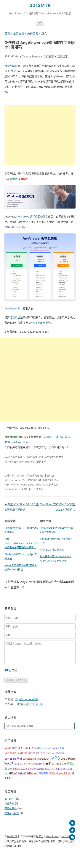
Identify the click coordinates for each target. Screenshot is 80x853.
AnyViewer (10, 65)
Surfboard (40, 747)
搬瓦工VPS (50, 768)
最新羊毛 (41, 461)
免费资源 (32, 33)
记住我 (13, 670)
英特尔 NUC (32, 773)
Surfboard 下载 (55, 747)
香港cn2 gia (56, 773)
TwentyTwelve (44, 759)
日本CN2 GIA (61, 768)
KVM (25, 747)
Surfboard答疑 (29, 759)
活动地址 (15, 317)
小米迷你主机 (18, 768)
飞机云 (58, 436)
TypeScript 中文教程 (26, 699)
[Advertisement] (40, 135)
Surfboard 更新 (13, 758)
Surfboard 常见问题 (55, 753)
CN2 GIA (17, 747)
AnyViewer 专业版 (40, 322)
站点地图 (66, 836)
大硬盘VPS (40, 764)
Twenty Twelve (19, 484)
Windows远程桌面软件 (21, 461)
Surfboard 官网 (36, 752)
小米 (10, 768)
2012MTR (40, 5)
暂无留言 (62, 56)
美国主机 (13, 773)
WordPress (11, 763)
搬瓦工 (39, 836)
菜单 (40, 22)
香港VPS (67, 773)
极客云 (16, 441)
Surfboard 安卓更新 (15, 752)
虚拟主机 (44, 773)
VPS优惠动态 (68, 758)
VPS (55, 758)
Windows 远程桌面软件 (31, 216)
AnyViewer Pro (13, 308)
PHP (31, 748)
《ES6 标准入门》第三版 (30, 704)
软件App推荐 (11, 813)
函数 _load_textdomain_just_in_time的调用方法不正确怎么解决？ (21, 543)
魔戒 (25, 441)
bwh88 (7, 748)
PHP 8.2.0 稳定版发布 (52, 549)
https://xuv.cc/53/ (14, 480)
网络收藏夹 (10, 808)
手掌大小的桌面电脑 (34, 768)
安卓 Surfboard (54, 763)
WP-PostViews (27, 764)
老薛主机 (22, 773)
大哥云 (48, 436)
